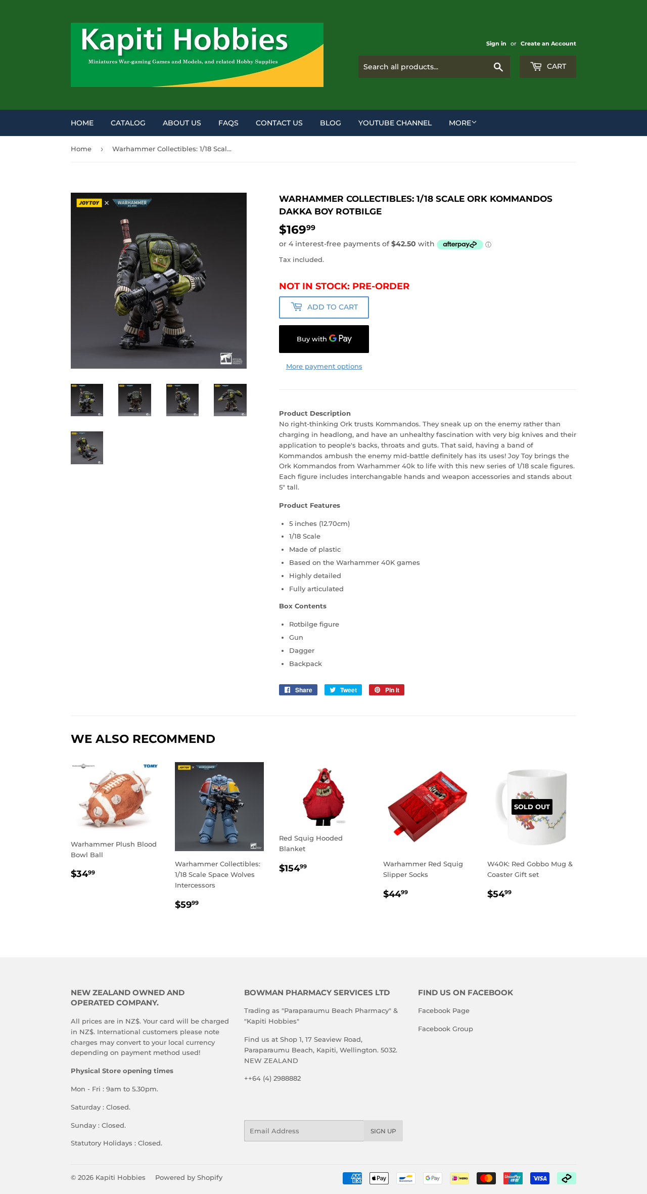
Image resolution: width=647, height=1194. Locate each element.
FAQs (228, 122)
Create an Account (548, 43)
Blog (330, 122)
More (460, 122)
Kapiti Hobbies (121, 1177)
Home (82, 122)
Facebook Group (445, 1029)
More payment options (324, 366)
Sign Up (383, 1131)
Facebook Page (444, 1010)
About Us (182, 122)
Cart (555, 66)
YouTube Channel (395, 122)
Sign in (496, 43)
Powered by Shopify (188, 1177)
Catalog (128, 122)
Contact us (279, 122)
